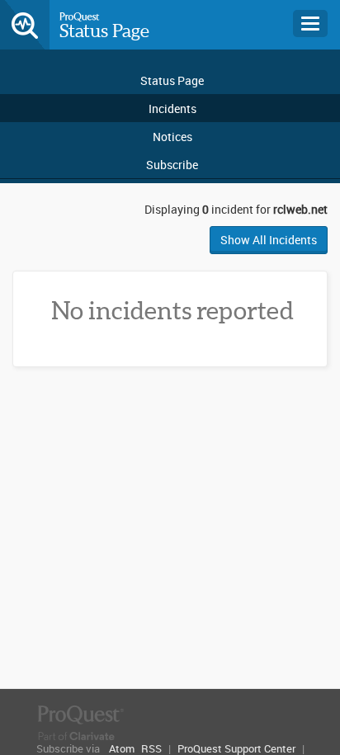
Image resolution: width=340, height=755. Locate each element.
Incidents (172, 108)
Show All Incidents (268, 240)
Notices (172, 136)
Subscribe (172, 164)
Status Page (104, 30)
